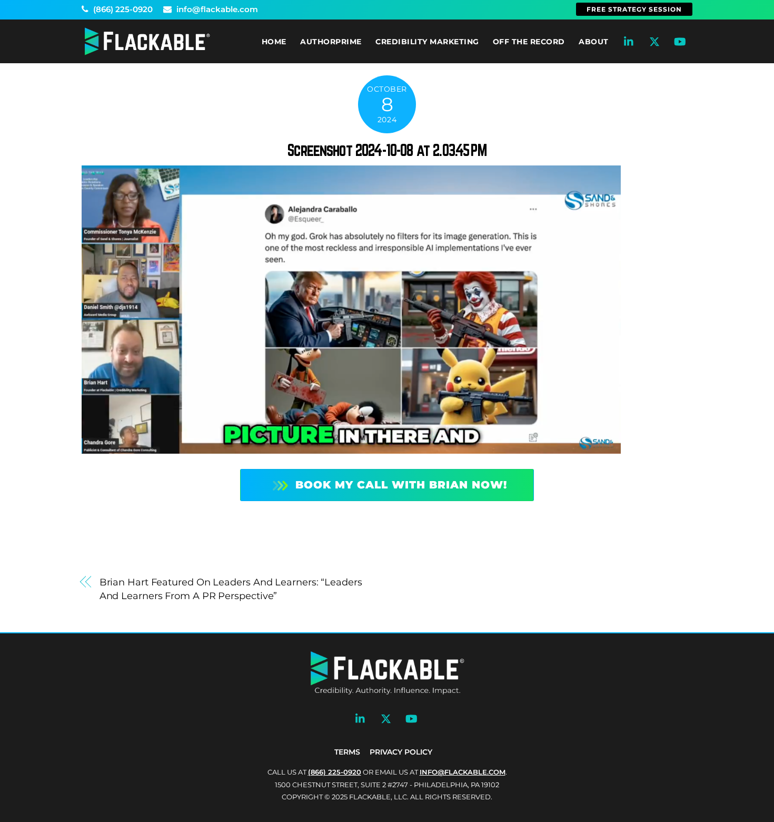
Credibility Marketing (427, 41)
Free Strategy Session (634, 9)
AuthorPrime (331, 41)
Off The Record (529, 41)
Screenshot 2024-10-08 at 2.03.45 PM (387, 150)
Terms (347, 752)
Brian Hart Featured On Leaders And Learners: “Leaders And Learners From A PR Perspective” (231, 589)
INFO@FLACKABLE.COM (462, 772)
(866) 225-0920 (122, 9)
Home (274, 41)
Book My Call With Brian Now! (401, 484)
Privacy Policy (401, 752)
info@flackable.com (216, 9)
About (594, 41)
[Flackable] (147, 53)
